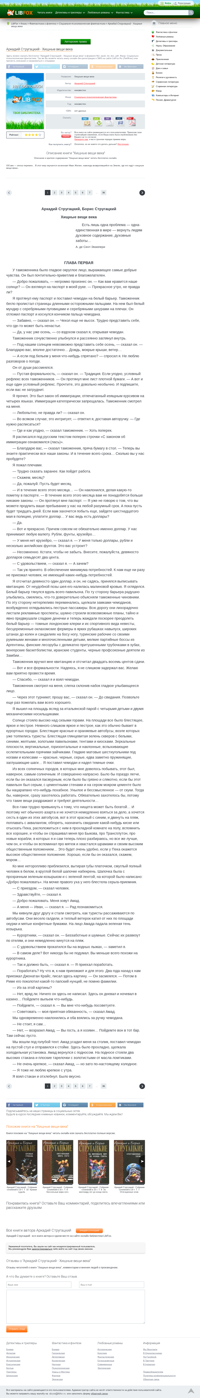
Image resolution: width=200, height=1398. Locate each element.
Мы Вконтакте (130, 67)
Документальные (164, 50)
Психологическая (61, 1368)
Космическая (58, 1360)
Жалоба (66, 136)
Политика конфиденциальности (159, 1375)
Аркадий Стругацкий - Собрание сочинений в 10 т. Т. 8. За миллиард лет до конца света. (93, 1189)
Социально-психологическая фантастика (95, 97)
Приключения (162, 59)
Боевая (55, 1349)
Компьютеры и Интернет (167, 95)
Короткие (102, 1353)
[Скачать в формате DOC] (120, 125)
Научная (56, 1364)
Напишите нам (81, 139)
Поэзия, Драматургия (166, 100)
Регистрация (184, 3)
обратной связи (99, 1393)
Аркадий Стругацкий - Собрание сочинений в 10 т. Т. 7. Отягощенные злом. (129, 1189)
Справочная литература (167, 82)
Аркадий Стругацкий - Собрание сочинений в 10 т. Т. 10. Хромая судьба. (22, 1189)
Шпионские (12, 1375)
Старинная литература (166, 86)
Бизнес (159, 73)
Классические (13, 1364)
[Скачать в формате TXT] (108, 125)
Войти (168, 3)
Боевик (9, 1349)
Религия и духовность (166, 77)
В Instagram (73, 67)
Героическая (58, 1353)
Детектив (10, 1353)
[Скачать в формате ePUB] (97, 125)
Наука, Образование (165, 46)
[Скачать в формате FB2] (86, 125)
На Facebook (18, 67)
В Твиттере (45, 67)
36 (103, 192)
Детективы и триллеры (68, 12)
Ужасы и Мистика (61, 1372)
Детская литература (165, 64)
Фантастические (106, 1357)
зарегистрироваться (42, 1249)
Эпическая (57, 1379)
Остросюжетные (106, 1360)
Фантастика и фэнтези (166, 32)
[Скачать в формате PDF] (131, 125)
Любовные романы (99, 12)
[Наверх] (191, 1391)
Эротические (104, 1368)
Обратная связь (151, 1379)
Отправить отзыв (17, 1329)
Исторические (13, 1360)
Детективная (58, 1357)
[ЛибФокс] (19, 12)
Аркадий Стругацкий (84, 83)
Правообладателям (153, 1372)
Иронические (13, 1357)
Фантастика (122, 12)
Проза (159, 55)
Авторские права (76, 41)
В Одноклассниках (104, 67)
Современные (105, 1364)
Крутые (10, 1368)
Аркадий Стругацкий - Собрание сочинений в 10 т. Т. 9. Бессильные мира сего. (58, 1189)
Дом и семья (162, 68)
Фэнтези (56, 1375)
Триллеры (11, 1372)
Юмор (159, 91)
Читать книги (44, 12)
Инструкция (123, 144)
